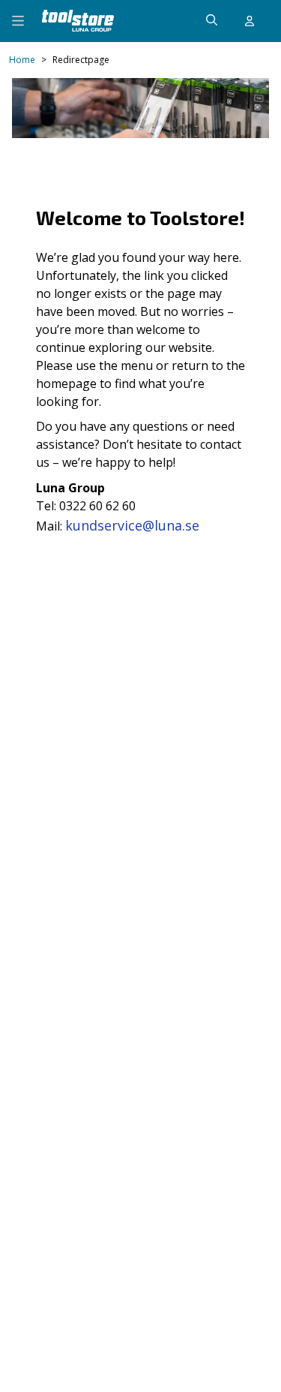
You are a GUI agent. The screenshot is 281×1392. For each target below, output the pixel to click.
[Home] (78, 21)
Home (22, 60)
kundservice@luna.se (132, 525)
